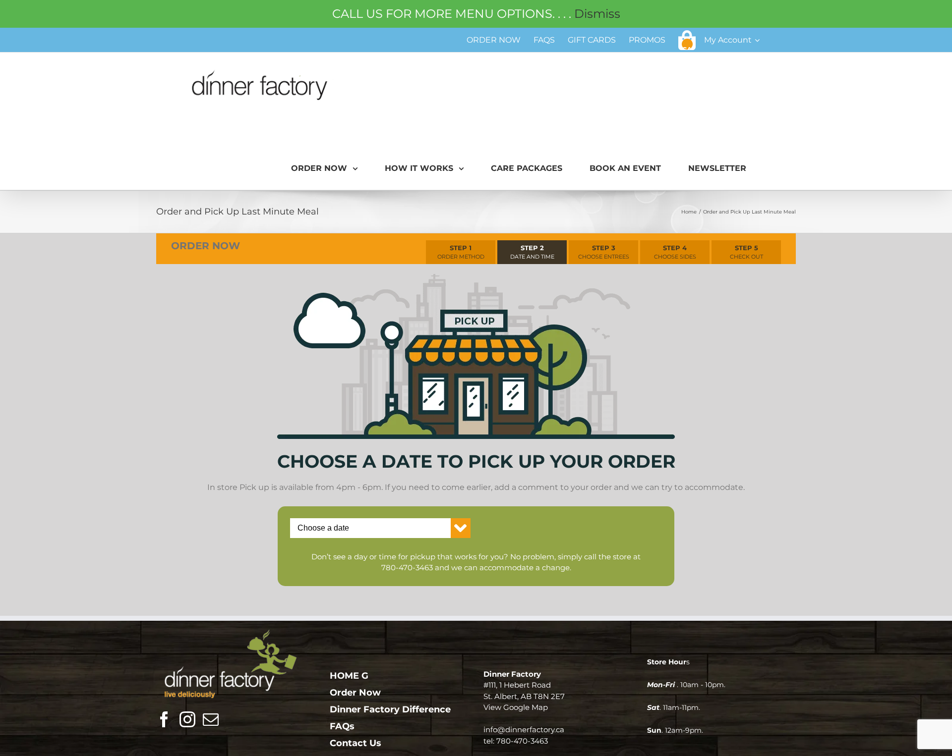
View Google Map (515, 707)
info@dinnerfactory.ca (523, 729)
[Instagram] (187, 719)
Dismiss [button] (597, 13)
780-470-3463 (407, 567)
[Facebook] (164, 719)
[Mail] (211, 719)
